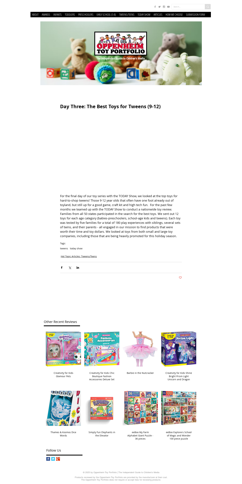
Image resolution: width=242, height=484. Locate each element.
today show (76, 248)
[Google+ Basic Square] (58, 459)
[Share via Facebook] (61, 267)
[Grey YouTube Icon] (168, 6)
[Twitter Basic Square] (53, 459)
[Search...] (208, 6)
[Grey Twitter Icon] (159, 6)
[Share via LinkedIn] (77, 267)
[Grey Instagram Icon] (163, 6)
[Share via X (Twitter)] (69, 267)
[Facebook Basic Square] (48, 459)
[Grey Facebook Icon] (155, 6)
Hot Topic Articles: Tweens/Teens (79, 256)
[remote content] (121, 155)
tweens (64, 248)
